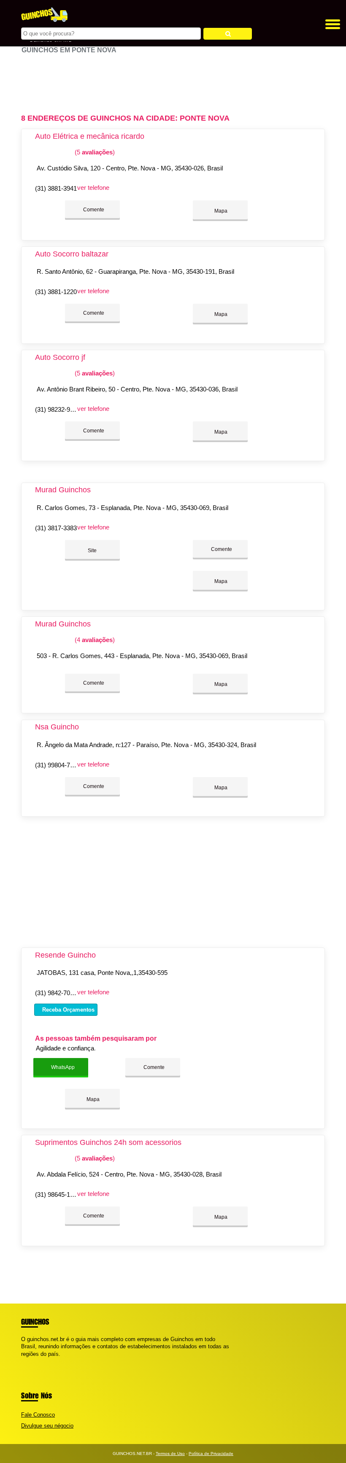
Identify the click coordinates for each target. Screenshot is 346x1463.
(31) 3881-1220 (56, 291)
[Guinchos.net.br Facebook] (23, 1361)
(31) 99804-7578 (57, 765)
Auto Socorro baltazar (71, 254)
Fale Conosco (38, 1415)
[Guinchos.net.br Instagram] (30, 1361)
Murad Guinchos (63, 490)
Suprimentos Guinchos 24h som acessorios (108, 1142)
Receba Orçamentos (68, 1010)
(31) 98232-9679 (57, 409)
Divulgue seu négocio (47, 1426)
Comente (93, 210)
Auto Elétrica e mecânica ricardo (89, 136)
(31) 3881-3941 (56, 188)
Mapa (220, 211)
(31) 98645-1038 (57, 1194)
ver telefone (93, 187)
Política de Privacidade (211, 1453)
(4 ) (94, 639)
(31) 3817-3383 (56, 528)
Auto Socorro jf (60, 357)
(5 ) (94, 152)
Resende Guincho (65, 955)
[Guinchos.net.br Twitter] (27, 1361)
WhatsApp (62, 1067)
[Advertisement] (173, 80)
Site (92, 550)
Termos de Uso (170, 1453)
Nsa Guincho (57, 727)
